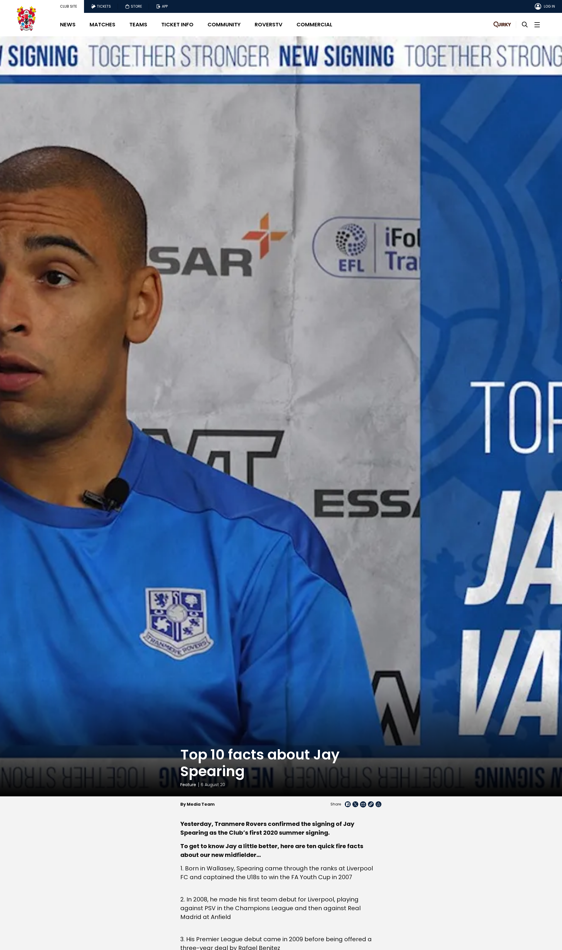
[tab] (68, 6)
